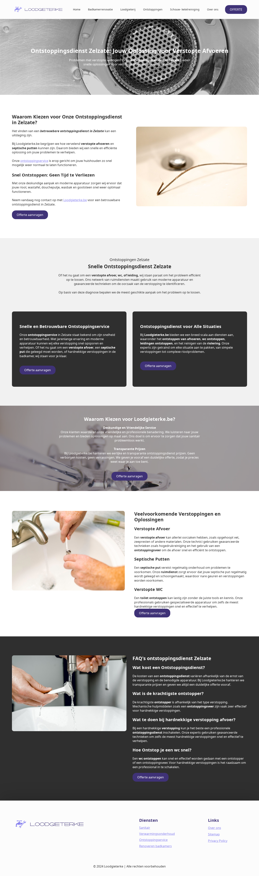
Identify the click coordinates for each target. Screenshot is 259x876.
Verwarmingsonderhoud (157, 834)
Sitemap (214, 834)
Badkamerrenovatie (100, 9)
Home (76, 9)
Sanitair (144, 828)
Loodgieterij (128, 9)
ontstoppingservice (34, 161)
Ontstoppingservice (153, 840)
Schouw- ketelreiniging (184, 9)
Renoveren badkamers (155, 846)
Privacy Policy (217, 841)
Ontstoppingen (152, 9)
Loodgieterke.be (75, 200)
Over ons (212, 9)
